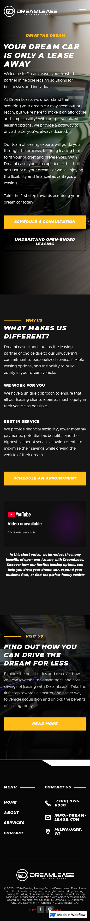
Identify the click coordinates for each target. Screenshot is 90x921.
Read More (45, 724)
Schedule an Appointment (45, 478)
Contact (13, 833)
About (11, 813)
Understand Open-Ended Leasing (45, 242)
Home (10, 802)
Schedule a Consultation (44, 222)
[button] (82, 11)
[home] (35, 11)
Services (14, 823)
